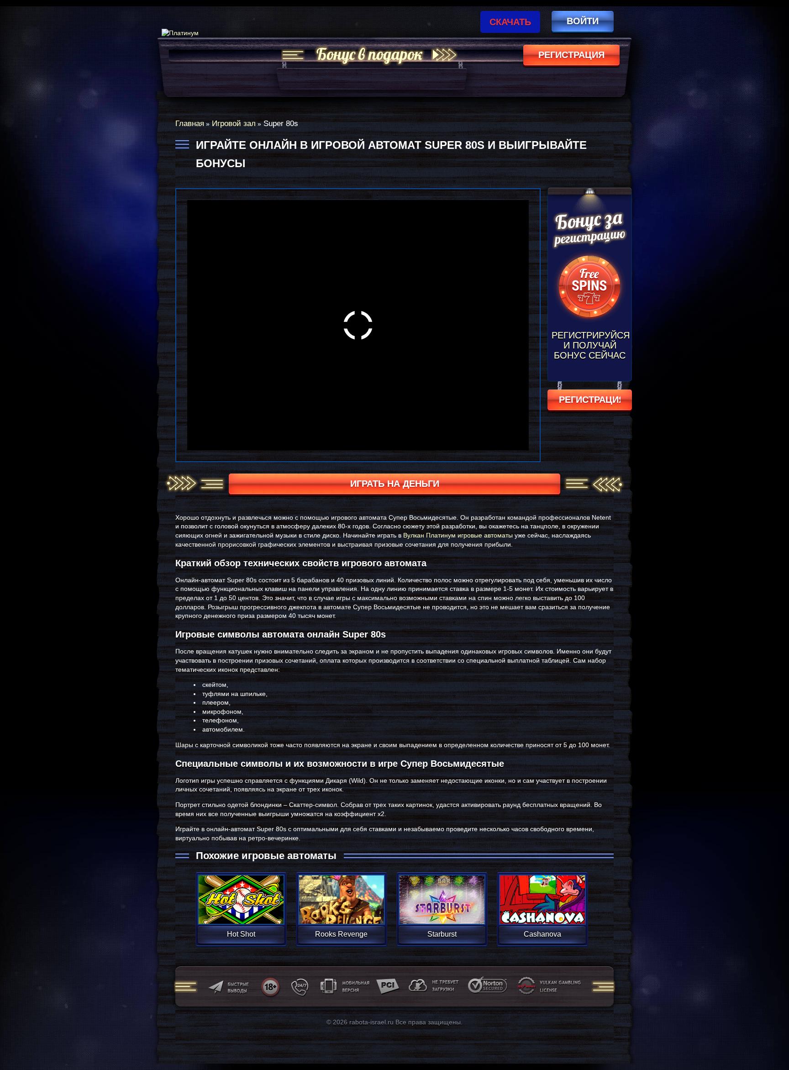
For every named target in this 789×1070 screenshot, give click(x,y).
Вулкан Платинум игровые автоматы (458, 535)
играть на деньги (394, 484)
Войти (583, 21)
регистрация (571, 55)
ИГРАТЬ (241, 893)
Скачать (510, 22)
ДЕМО (241, 910)
